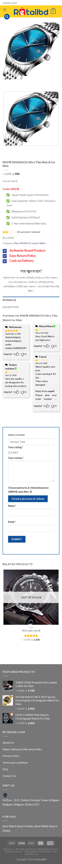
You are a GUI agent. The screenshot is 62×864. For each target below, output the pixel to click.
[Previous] (25, 82)
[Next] (34, 82)
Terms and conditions (15, 762)
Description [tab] (10, 307)
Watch (42, 243)
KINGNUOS (25, 243)
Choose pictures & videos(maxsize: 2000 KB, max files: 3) (28, 489)
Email (12, 521)
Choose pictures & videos (28, 498)
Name (12, 505)
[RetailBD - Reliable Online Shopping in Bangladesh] (31, 11)
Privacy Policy (11, 755)
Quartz (35, 243)
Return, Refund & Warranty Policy (22, 749)
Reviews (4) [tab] (9, 300)
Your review (15, 457)
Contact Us (9, 775)
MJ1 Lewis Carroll (31, 630)
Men (16, 243)
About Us (8, 742)
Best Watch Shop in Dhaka (18, 826)
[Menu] (5, 9)
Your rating (15, 447)
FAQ (5, 769)
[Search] (7, 16)
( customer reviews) (28, 231)
